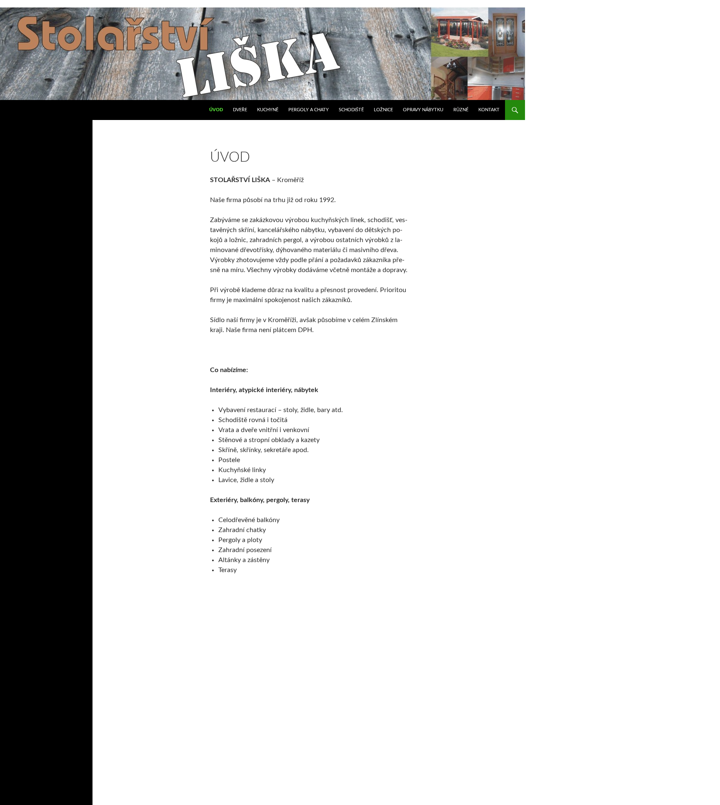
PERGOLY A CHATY (308, 110)
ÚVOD (216, 110)
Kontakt (489, 110)
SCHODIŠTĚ (351, 110)
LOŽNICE (383, 110)
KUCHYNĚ (267, 110)
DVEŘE (240, 110)
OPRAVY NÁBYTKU (423, 110)
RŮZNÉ (460, 110)
